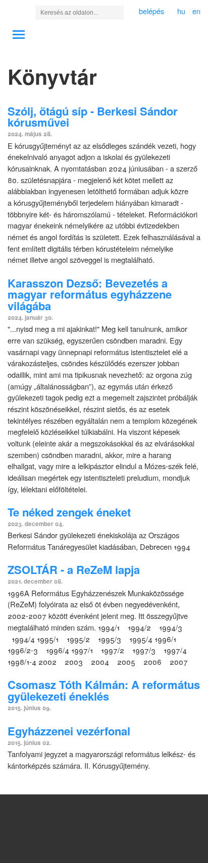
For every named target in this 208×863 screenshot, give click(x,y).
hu (181, 11)
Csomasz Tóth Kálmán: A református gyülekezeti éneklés (104, 690)
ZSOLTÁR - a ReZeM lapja (74, 569)
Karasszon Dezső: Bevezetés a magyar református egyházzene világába (90, 294)
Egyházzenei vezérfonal (69, 731)
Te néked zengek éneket (69, 512)
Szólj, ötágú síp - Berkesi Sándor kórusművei (93, 117)
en (196, 11)
